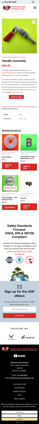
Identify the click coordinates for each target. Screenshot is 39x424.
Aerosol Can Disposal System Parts (14, 57)
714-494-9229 (22, 375)
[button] (32, 8)
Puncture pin (14, 75)
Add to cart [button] (8, 166)
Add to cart (16, 97)
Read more (10, 207)
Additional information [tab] (10, 109)
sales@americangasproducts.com (22, 378)
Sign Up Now (19, 315)
